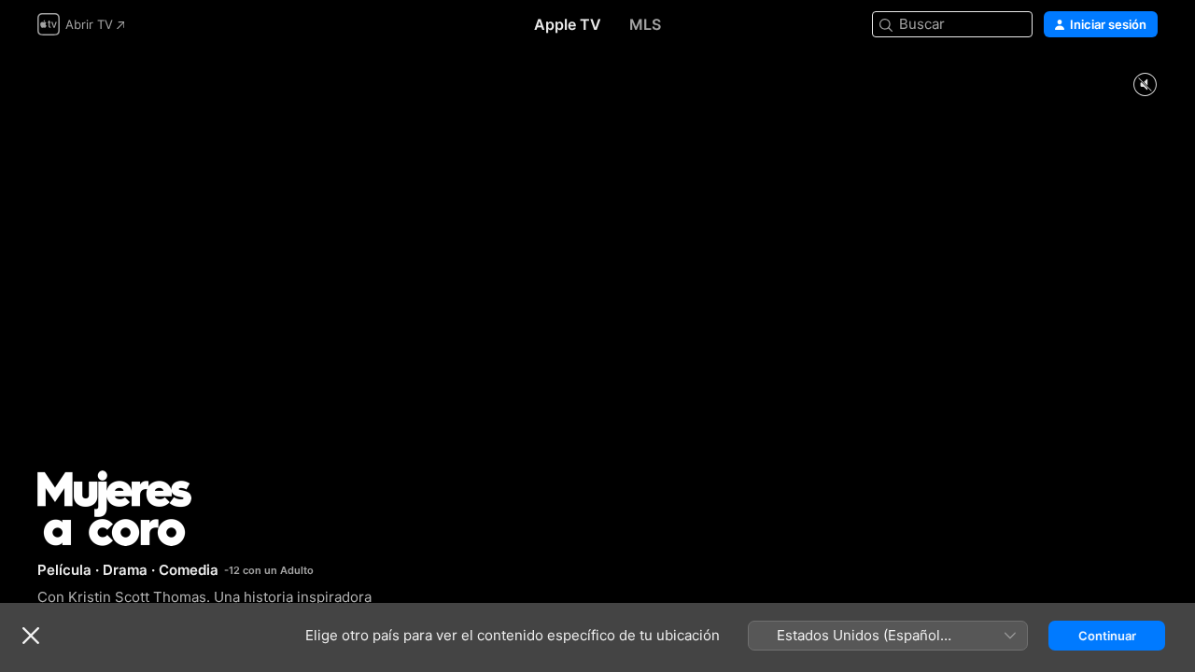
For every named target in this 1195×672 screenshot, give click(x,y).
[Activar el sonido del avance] (1145, 85)
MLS (645, 24)
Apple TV (567, 24)
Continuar (1107, 635)
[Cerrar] (30, 635)
